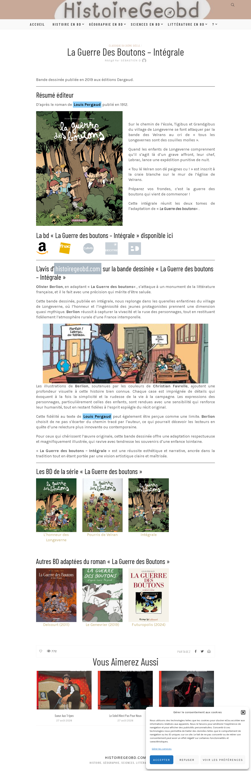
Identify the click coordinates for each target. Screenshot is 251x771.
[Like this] (40, 651)
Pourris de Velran (102, 534)
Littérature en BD (186, 24)
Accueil (37, 24)
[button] (243, 712)
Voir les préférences (223, 760)
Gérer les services (162, 748)
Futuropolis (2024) (149, 624)
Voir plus (64, 690)
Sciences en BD (145, 24)
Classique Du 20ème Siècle (124, 45)
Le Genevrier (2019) (102, 624)
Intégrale (149, 534)
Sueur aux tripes (64, 715)
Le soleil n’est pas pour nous (125, 715)
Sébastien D (123, 60)
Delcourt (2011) (56, 624)
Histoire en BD (67, 24)
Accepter (161, 760)
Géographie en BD (106, 24)
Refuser (186, 760)
